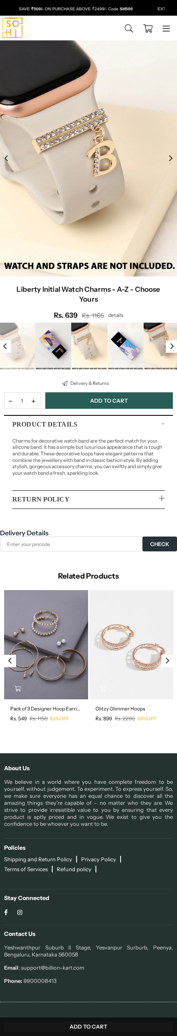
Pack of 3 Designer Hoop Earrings (46, 709)
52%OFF (59, 718)
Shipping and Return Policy (38, 859)
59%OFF (146, 718)
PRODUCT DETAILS (44, 424)
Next (171, 158)
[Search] (129, 28)
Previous (6, 158)
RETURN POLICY (41, 499)
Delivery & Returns (89, 383)
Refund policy (74, 869)
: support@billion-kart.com (51, 967)
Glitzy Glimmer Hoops (120, 709)
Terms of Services (26, 869)
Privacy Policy (98, 859)
